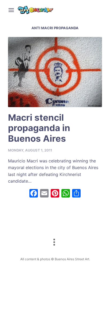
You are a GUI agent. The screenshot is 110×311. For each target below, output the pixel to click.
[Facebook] (33, 194)
